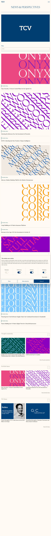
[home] (13, 2)
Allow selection (25, 281)
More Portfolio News (46, 392)
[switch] (19, 272)
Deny (9, 281)
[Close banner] (49, 254)
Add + (3, 48)
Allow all (42, 281)
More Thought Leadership (45, 360)
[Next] (48, 334)
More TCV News (46, 426)
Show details (44, 277)
